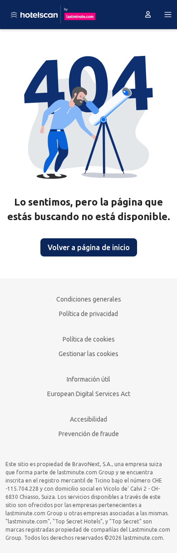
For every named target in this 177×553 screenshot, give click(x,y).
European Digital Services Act (88, 393)
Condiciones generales (88, 299)
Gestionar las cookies (88, 353)
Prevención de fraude (89, 433)
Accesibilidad (88, 419)
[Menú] (168, 14)
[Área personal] (148, 14)
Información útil (88, 379)
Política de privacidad (88, 313)
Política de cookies (89, 339)
